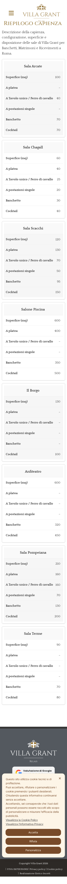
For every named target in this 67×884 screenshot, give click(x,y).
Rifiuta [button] (33, 841)
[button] (11, 13)
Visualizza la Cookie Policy (22, 819)
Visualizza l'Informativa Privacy (24, 824)
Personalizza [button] (33, 850)
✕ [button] (59, 778)
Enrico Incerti (42, 873)
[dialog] (33, 815)
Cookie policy (55, 869)
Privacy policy (37, 869)
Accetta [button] (33, 832)
